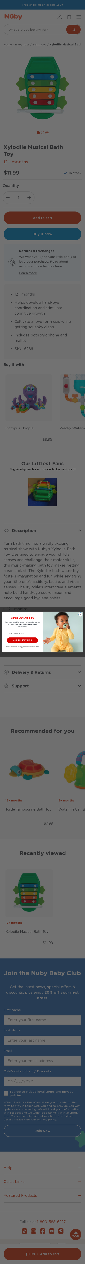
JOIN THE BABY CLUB (22, 640)
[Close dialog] (80, 614)
